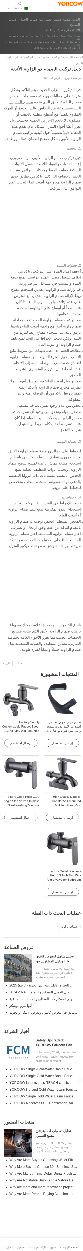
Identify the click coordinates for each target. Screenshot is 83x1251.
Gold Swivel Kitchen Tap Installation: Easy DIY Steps (43, 1194)
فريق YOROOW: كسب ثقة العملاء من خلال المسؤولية (43, 985)
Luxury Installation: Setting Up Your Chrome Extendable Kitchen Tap (43, 1173)
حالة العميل (15, 947)
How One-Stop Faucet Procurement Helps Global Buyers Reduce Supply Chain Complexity (43, 1076)
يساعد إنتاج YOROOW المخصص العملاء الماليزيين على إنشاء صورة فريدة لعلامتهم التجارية (43, 1006)
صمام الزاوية (69, 926)
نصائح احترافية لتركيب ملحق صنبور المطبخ (39, 1200)
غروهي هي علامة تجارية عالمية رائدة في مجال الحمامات (43, 1089)
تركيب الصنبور (51, 57)
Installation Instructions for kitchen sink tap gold (43, 1187)
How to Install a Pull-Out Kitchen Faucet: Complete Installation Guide (43, 1166)
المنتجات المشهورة (60, 674)
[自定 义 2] (65, 8)
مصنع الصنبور (17, 1038)
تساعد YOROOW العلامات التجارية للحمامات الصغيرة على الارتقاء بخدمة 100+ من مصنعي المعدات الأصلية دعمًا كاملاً (43, 1019)
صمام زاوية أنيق (68, 326)
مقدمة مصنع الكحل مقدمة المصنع (33, 1110)
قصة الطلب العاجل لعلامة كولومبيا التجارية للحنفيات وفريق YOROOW (54, 961)
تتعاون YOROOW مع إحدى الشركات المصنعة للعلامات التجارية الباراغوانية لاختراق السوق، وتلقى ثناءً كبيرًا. (43, 992)
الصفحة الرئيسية (73, 57)
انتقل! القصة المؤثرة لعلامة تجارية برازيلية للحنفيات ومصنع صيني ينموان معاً (43, 999)
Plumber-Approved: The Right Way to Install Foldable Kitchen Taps (43, 1180)
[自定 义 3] (58, 8)
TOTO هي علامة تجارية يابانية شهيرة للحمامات (42, 1096)
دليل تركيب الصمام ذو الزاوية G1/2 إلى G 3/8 (41, 1082)
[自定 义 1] (79, 8)
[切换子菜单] (8, 8)
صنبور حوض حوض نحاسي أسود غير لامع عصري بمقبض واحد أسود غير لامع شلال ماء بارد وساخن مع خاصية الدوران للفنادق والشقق (62, 731)
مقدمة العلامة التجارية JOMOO (31, 1103)
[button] (2, 1080)
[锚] (72, 8)
